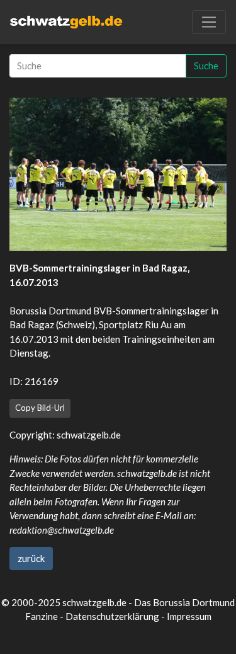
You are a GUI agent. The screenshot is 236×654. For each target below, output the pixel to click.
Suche (206, 65)
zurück (31, 558)
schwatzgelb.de (89, 434)
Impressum (189, 616)
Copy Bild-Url (40, 408)
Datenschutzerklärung (112, 616)
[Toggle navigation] (209, 22)
